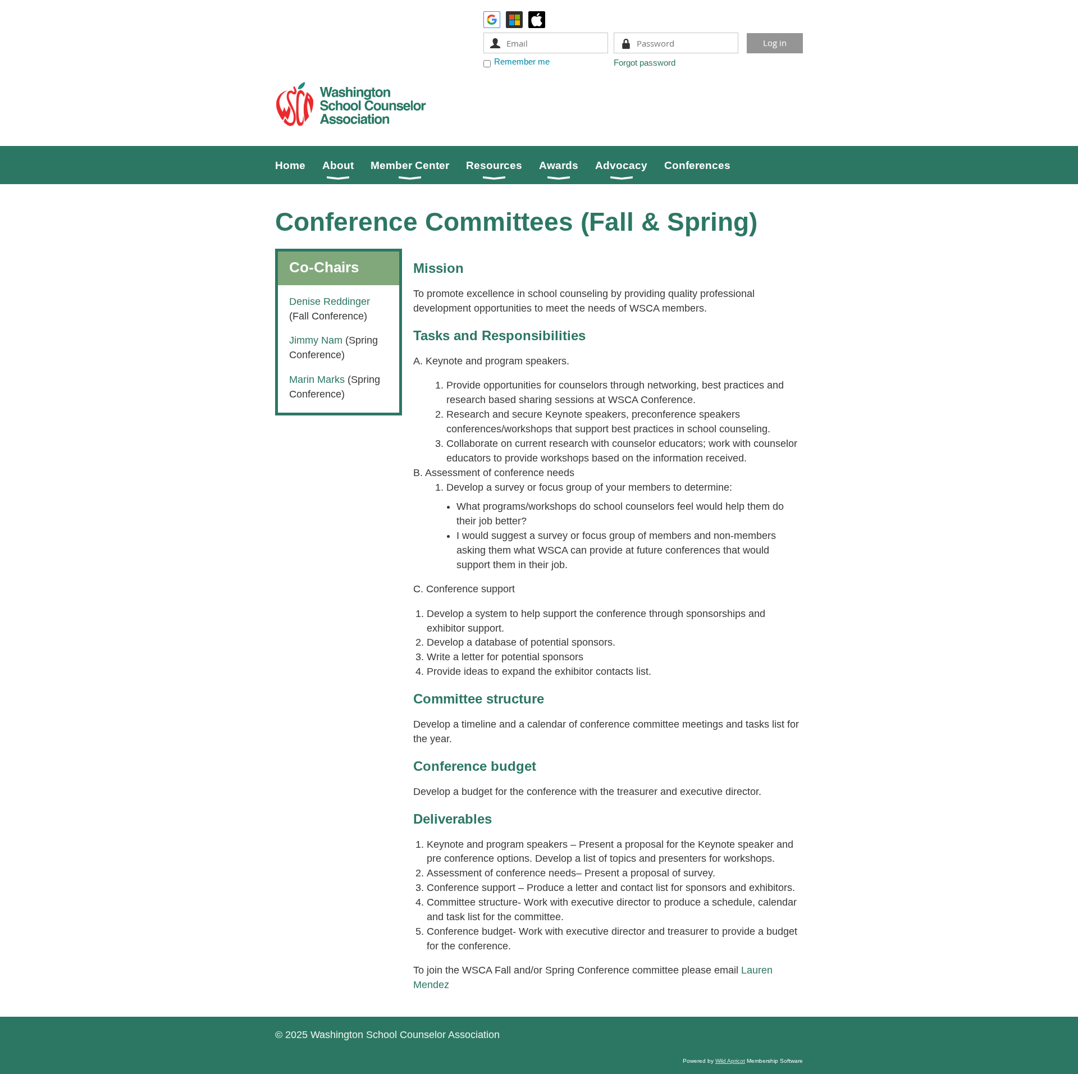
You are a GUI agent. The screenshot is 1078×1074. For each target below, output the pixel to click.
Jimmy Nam (315, 340)
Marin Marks (318, 379)
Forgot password (644, 62)
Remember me (522, 61)
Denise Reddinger (329, 301)
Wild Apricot (730, 1061)
